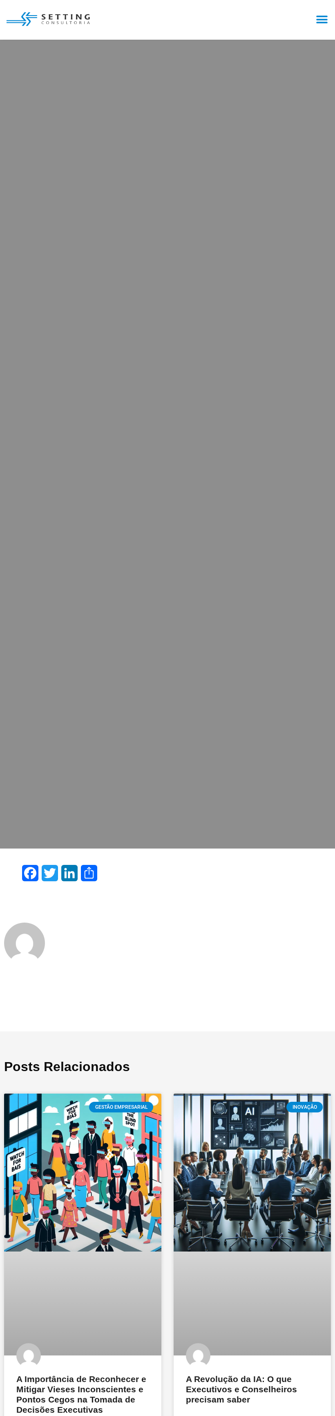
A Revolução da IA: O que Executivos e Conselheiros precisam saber (241, 1389)
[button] (322, 19)
